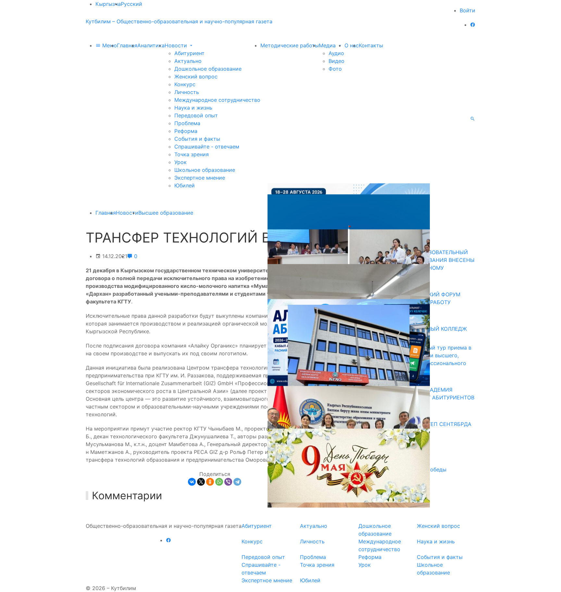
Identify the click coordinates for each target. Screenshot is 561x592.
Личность (186, 92)
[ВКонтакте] (192, 482)
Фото (335, 68)
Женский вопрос (196, 76)
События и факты (197, 139)
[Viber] (228, 482)
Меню (109, 45)
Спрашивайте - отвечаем (206, 146)
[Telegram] (237, 482)
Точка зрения (191, 154)
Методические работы (289, 45)
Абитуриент (189, 53)
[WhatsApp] (219, 482)
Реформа (185, 131)
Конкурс (184, 84)
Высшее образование (165, 212)
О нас (351, 45)
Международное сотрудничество (217, 100)
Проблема (187, 123)
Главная (127, 45)
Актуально (188, 61)
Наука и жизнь (193, 107)
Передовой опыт (196, 115)
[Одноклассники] (210, 482)
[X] (201, 482)
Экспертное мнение (199, 177)
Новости (177, 45)
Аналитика (151, 45)
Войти (467, 10)
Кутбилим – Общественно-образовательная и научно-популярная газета (179, 21)
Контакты (371, 45)
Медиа (328, 45)
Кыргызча (108, 4)
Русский (131, 4)
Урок (180, 162)
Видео (336, 61)
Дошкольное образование (208, 68)
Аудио (336, 53)
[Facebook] (472, 24)
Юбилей (184, 185)
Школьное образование (204, 170)
